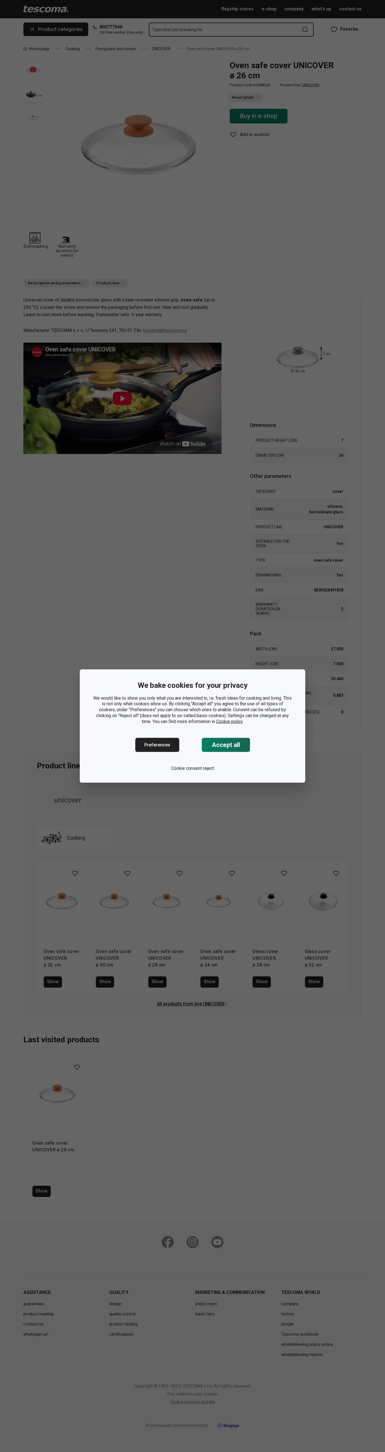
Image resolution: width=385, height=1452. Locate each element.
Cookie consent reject (192, 768)
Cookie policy (229, 721)
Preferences (157, 745)
